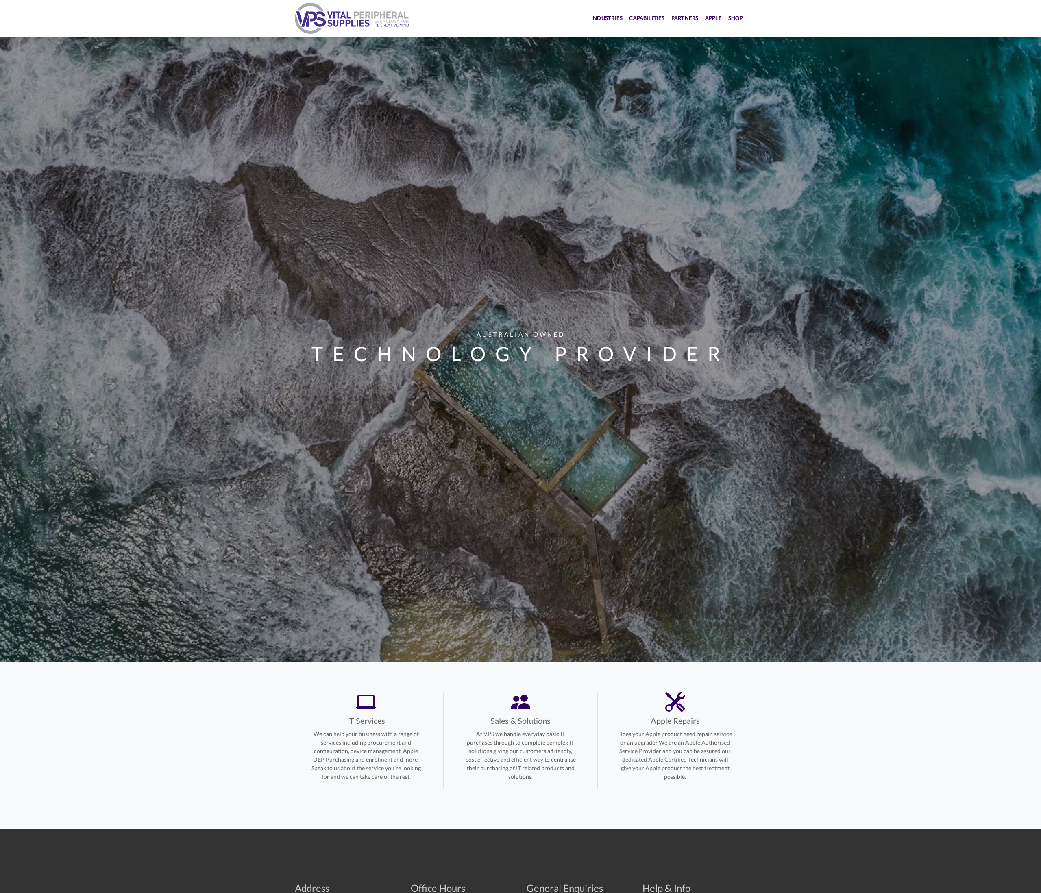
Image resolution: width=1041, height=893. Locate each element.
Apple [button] (713, 18)
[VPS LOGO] (352, 18)
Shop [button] (735, 18)
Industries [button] (607, 18)
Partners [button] (685, 18)
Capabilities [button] (646, 18)
